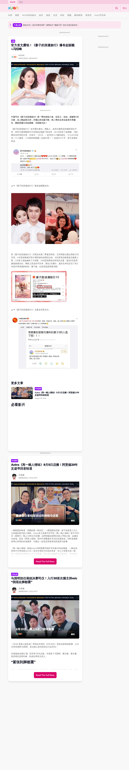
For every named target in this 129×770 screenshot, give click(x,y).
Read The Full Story (45, 561)
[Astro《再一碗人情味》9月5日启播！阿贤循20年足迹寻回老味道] (22, 393)
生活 (55, 15)
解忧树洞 (78, 15)
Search (116, 8)
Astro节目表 (100, 15)
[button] (10, 23)
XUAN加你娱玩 (29, 15)
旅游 (48, 15)
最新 (17, 15)
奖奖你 (88, 15)
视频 (69, 15)
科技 (62, 15)
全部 (10, 15)
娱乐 (41, 15)
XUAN (12, 2)
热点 (21, 2)
